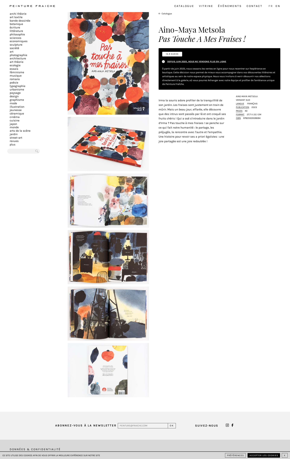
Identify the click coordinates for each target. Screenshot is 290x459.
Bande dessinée (20, 20)
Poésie (14, 82)
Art (11, 51)
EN (278, 6)
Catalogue (184, 6)
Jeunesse (16, 110)
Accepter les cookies (264, 455)
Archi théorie (18, 13)
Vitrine (206, 6)
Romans (15, 79)
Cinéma (15, 117)
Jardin (14, 134)
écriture (15, 27)
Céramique (17, 113)
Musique (16, 75)
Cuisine (14, 120)
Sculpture (16, 44)
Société (14, 48)
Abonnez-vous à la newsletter (85, 425)
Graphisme (17, 99)
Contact (254, 6)
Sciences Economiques (18, 39)
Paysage (15, 93)
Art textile (16, 17)
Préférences (235, 455)
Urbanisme (17, 89)
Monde (14, 127)
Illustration (17, 106)
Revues (14, 141)
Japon (13, 124)
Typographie (17, 86)
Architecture (18, 58)
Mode (13, 103)
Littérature (16, 31)
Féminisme (17, 72)
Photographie (18, 55)
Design (14, 96)
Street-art (16, 137)
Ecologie (15, 65)
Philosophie (17, 34)
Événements (230, 6)
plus (12, 144)
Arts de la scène (20, 130)
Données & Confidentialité (35, 449)
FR (271, 6)
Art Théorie (16, 62)
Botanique (16, 24)
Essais (14, 69)
